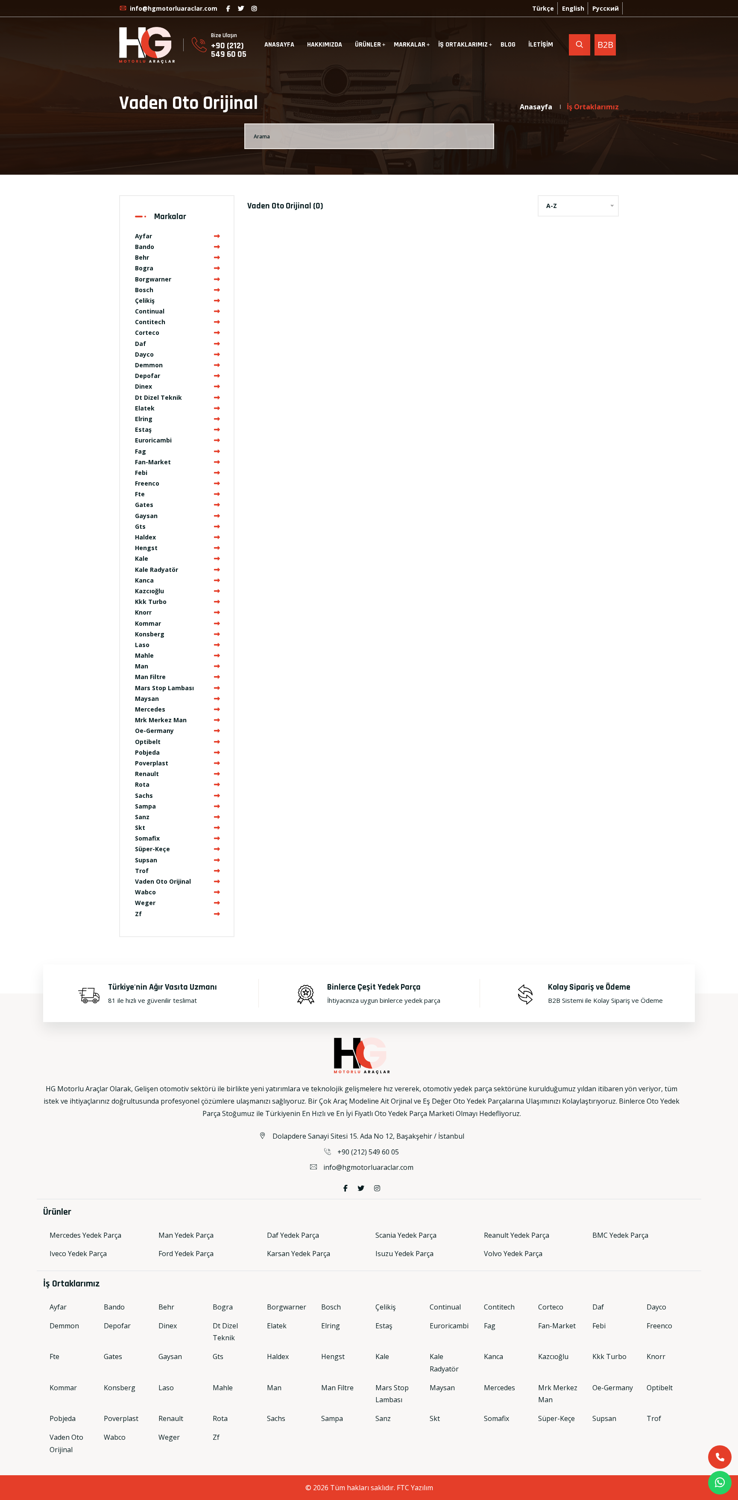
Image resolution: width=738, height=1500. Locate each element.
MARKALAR (409, 44)
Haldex (145, 537)
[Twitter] (241, 8)
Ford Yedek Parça (186, 1253)
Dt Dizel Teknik (158, 397)
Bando (144, 247)
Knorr (143, 612)
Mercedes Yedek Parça (85, 1235)
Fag (140, 451)
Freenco (147, 483)
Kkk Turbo (151, 602)
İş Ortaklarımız (593, 106)
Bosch (144, 290)
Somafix (147, 838)
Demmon (149, 365)
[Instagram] (254, 8)
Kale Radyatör (156, 569)
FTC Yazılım (415, 1487)
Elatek (145, 408)
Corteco (147, 332)
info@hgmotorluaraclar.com (172, 8)
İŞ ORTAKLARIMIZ (463, 44)
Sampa (145, 806)
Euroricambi (153, 440)
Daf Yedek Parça (293, 1235)
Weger (145, 903)
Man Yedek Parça (186, 1235)
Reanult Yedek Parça (516, 1235)
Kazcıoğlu (149, 591)
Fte (140, 494)
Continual (149, 311)
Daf (140, 344)
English (573, 8)
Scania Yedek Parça (405, 1235)
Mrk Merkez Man (161, 720)
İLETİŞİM (540, 44)
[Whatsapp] (720, 1482)
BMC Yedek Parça (620, 1235)
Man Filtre (150, 677)
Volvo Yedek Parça (513, 1253)
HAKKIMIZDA (324, 44)
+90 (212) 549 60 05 (228, 50)
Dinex (143, 386)
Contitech (150, 322)
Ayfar (143, 236)
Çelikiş (145, 300)
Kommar (148, 623)
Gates (144, 505)
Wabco (145, 892)
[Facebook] (228, 8)
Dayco (144, 354)
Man (141, 666)
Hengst (146, 548)
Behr (142, 257)
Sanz (142, 817)
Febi (141, 473)
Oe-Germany (154, 731)
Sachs (144, 795)
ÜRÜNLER (368, 44)
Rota (142, 784)
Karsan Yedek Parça (298, 1253)
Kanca (144, 580)
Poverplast (151, 763)
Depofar (147, 376)
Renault (147, 774)
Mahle (144, 655)
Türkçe (543, 8)
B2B (605, 44)
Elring (143, 419)
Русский (605, 8)
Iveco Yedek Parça (78, 1253)
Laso (142, 645)
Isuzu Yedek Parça (404, 1253)
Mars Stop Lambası (164, 688)
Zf (138, 914)
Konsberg (149, 634)
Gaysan (146, 516)
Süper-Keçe (152, 849)
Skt (140, 827)
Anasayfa (536, 106)
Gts (140, 526)
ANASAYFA (279, 44)
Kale (141, 558)
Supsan (146, 860)
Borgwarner (153, 279)
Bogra (144, 268)
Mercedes (150, 709)
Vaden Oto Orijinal (163, 881)
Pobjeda (147, 752)
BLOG (508, 44)
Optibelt (148, 742)
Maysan (147, 698)
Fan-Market (153, 462)
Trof (142, 871)
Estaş (143, 429)
